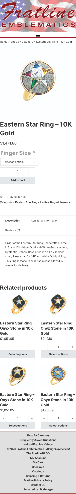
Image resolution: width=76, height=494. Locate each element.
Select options (17, 354)
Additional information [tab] (44, 220)
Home (3, 41)
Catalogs (38, 471)
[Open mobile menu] (38, 35)
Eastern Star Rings (27, 202)
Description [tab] (12, 220)
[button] (71, 49)
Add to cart (17, 180)
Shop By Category (38, 435)
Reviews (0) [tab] (12, 230)
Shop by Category (22, 41)
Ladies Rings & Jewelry (55, 202)
